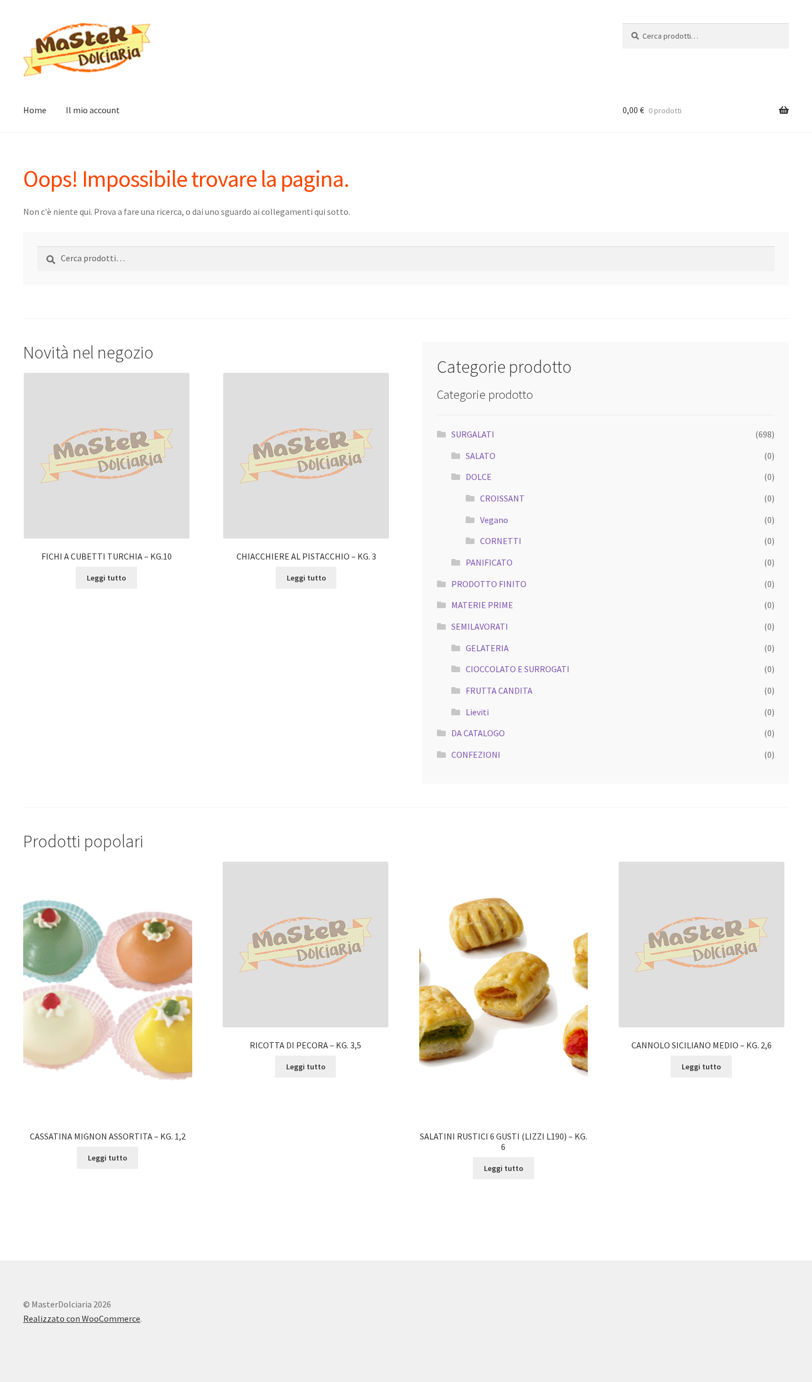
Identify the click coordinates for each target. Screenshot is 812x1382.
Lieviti (477, 712)
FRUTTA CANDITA (499, 690)
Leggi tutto (106, 578)
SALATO (480, 455)
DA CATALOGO (478, 733)
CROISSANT (502, 498)
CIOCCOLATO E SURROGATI (518, 668)
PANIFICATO (489, 562)
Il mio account (93, 109)
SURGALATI (472, 434)
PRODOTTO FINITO (488, 583)
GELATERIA (487, 647)
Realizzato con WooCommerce (81, 1318)
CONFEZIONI (475, 754)
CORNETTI (500, 540)
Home (34, 109)
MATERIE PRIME (482, 604)
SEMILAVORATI (479, 626)
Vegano (494, 519)
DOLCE (479, 476)
